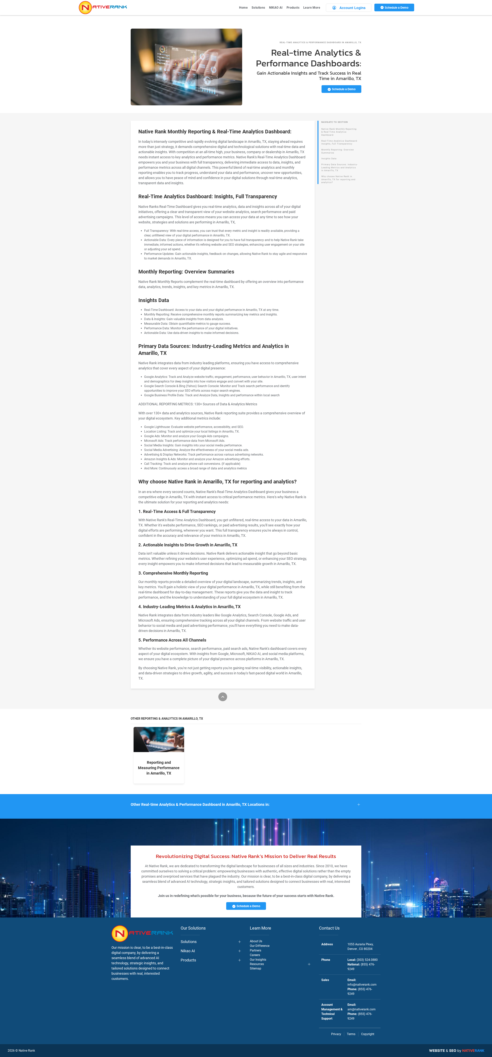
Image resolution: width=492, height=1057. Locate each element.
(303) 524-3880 (367, 960)
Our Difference (259, 946)
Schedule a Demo (396, 7)
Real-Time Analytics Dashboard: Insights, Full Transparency (339, 142)
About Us (256, 941)
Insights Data (329, 158)
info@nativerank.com (361, 984)
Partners (255, 950)
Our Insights (258, 959)
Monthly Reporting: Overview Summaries (337, 151)
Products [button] (293, 7)
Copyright (367, 1034)
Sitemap (255, 968)
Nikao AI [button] (188, 951)
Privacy (336, 1034)
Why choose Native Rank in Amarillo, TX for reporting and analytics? (338, 179)
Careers (255, 955)
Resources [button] (257, 964)
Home (243, 7)
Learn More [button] (311, 7)
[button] (246, 804)
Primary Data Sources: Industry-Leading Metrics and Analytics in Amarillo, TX (339, 167)
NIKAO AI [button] (276, 7)
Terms (351, 1034)
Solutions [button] (258, 7)
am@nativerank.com (361, 1009)
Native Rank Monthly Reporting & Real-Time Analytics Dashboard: (339, 132)
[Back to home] (103, 7)
